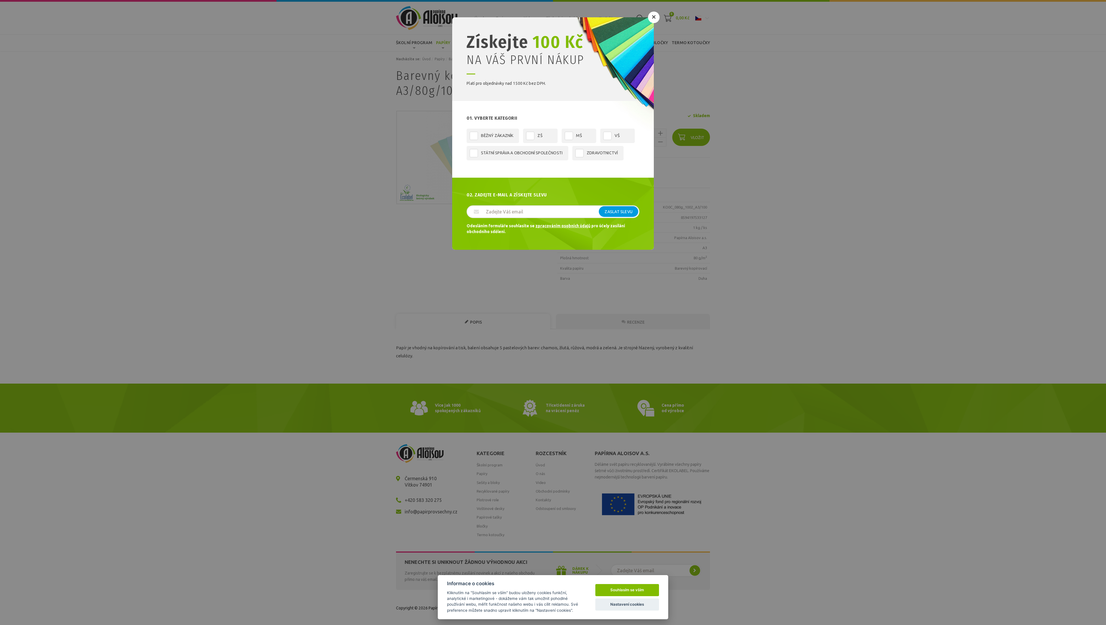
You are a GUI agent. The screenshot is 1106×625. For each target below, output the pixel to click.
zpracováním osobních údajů (562, 226)
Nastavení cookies (627, 604)
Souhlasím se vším (627, 590)
